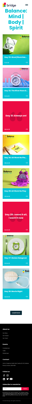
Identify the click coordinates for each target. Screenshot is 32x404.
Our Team (5, 338)
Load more (16, 313)
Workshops (6, 353)
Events (5, 344)
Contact (6, 359)
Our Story (5, 333)
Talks (4, 350)
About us (6, 329)
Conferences (6, 348)
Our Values (6, 335)
